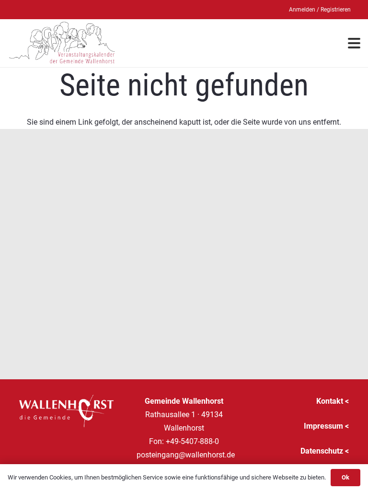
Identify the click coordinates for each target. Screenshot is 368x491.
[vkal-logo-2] (62, 43)
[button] (354, 43)
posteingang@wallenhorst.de (186, 454)
